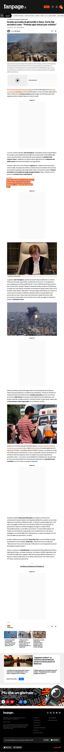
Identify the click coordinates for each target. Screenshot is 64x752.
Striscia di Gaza (34, 448)
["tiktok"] (3, 702)
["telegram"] (25, 702)
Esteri (8, 15)
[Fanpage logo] (13, 7)
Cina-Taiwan (60, 15)
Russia (42, 15)
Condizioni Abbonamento (40, 727)
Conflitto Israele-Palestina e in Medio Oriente (18, 19)
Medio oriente (52, 15)
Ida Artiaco (17, 31)
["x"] (16, 702)
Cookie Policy (37, 725)
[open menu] (2, 16)
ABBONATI (46, 6)
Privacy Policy (37, 722)
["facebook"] (21, 702)
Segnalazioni (37, 720)
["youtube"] (12, 702)
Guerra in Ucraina (18, 15)
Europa (37, 15)
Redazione (36, 730)
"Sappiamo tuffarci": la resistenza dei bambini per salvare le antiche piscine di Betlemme (44, 661)
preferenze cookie (38, 732)
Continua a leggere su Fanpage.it (32, 566)
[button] (55, 31)
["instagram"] (8, 702)
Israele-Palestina (29, 15)
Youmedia (36, 717)
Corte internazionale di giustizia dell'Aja (20, 89)
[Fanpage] (8, 713)
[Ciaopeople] (57, 747)
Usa (46, 15)
